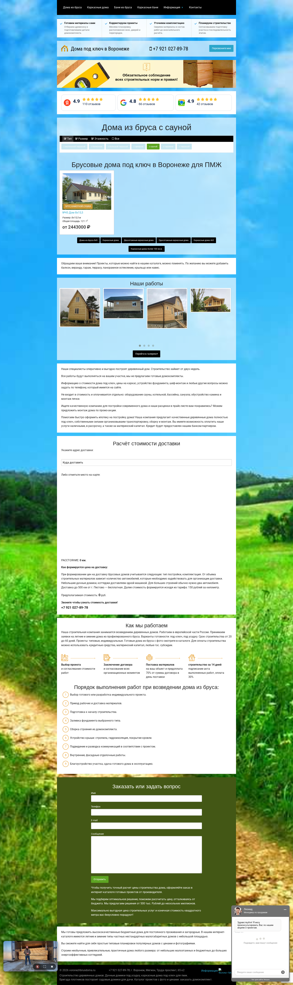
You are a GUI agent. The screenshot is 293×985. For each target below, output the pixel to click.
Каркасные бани (147, 7)
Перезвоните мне (221, 48)
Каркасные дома (98, 7)
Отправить (100, 879)
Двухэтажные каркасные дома (139, 240)
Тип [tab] (69, 138)
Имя (93, 793)
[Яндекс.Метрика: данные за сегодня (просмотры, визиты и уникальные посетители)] (226, 970)
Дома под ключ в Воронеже (99, 49)
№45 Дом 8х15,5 (72, 212)
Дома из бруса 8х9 (88, 240)
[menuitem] (72, 7)
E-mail (94, 820)
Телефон (95, 806)
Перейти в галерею (146, 353)
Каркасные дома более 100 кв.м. (146, 249)
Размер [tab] (83, 138)
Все (116, 138)
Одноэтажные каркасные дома (174, 240)
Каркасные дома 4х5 (204, 240)
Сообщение (97, 833)
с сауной (153, 146)
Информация (172, 7)
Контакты (195, 7)
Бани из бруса (123, 7)
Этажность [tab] (101, 138)
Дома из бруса (72, 7)
